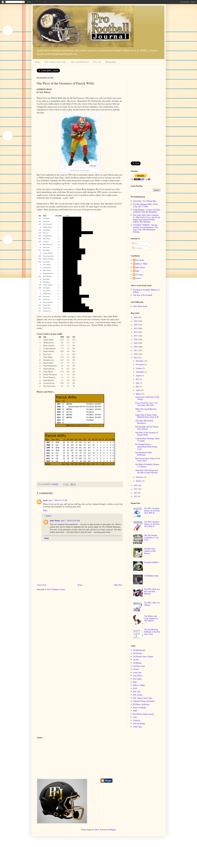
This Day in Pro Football (142, 295)
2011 (136, 496)
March (138, 394)
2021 (136, 335)
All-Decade (137, 653)
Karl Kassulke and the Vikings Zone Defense (146, 427)
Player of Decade (139, 707)
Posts (136, 243)
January (139, 481)
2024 (136, 324)
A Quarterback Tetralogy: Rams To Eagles (147, 439)
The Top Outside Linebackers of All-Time (151, 537)
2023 (136, 328)
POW (135, 710)
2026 (136, 317)
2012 (136, 492)
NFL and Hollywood (80, 61)
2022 (136, 332)
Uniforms (136, 720)
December (140, 361)
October (139, 368)
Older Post (118, 585)
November (140, 364)
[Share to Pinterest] (74, 484)
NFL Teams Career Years (55, 61)
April (138, 390)
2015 (136, 357)
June (138, 383)
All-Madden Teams (151, 575)
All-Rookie (137, 663)
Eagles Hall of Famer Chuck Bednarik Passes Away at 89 (147, 416)
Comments (138, 248)
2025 (136, 321)
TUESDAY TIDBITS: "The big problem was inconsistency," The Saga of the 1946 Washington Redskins (145, 228)
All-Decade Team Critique (143, 656)
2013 (136, 489)
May (138, 386)
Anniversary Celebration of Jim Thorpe (147, 398)
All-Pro (136, 659)
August (139, 375)
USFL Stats (137, 726)
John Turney (55, 520)
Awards (136, 669)
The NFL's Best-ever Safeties (152, 603)
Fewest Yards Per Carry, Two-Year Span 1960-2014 (146, 404)
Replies (48, 515)
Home (37, 61)
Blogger (113, 829)
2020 (136, 339)
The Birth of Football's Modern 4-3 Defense (146, 290)
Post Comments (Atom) (56, 589)
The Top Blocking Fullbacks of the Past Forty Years (152, 631)
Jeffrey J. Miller (142, 264)
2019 (136, 343)
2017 (136, 350)
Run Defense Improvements (143, 714)
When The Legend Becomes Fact (146, 410)
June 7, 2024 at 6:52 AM (58, 500)
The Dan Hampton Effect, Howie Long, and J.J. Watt (145, 205)
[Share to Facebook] (72, 484)
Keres (45, 500)
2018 (136, 346)
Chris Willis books (140, 306)
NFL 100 (136, 691)
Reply (45, 510)
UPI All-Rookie (139, 723)
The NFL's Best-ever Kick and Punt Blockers (152, 591)
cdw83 (138, 278)
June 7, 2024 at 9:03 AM (70, 520)
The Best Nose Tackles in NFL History (150, 551)
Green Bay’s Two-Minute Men (144, 201)
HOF (135, 682)
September (140, 372)
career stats (137, 672)
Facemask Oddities (151, 562)
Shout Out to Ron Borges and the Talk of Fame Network (146, 471)
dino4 (97, 829)
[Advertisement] (145, 117)
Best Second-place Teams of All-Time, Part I (147, 459)
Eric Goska (140, 260)
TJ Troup (139, 275)
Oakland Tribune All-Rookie (144, 701)
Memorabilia (110, 61)
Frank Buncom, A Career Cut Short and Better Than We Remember (146, 210)
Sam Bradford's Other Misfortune (143, 453)
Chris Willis (137, 675)
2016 (136, 354)
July (138, 379)
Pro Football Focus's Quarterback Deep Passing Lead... (146, 446)
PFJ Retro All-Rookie (141, 704)
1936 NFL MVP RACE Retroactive (144, 421)
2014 (136, 485)
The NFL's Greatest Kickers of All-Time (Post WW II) (152, 510)
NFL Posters (138, 695)
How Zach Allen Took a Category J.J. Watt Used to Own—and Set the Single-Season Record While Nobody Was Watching (146, 218)
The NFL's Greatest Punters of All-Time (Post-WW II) (151, 524)
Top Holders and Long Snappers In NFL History (151, 618)
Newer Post (41, 585)
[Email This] (64, 484)
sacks (135, 717)
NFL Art (97, 61)
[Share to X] (69, 484)
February (139, 477)
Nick (137, 271)
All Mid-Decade (139, 650)
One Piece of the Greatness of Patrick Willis (146, 433)
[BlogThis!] (67, 484)
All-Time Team (139, 666)
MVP (135, 688)
